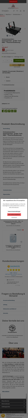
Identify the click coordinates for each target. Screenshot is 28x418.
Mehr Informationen (14, 207)
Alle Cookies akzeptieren (14, 214)
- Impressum (14, 217)
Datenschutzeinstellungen (14, 211)
